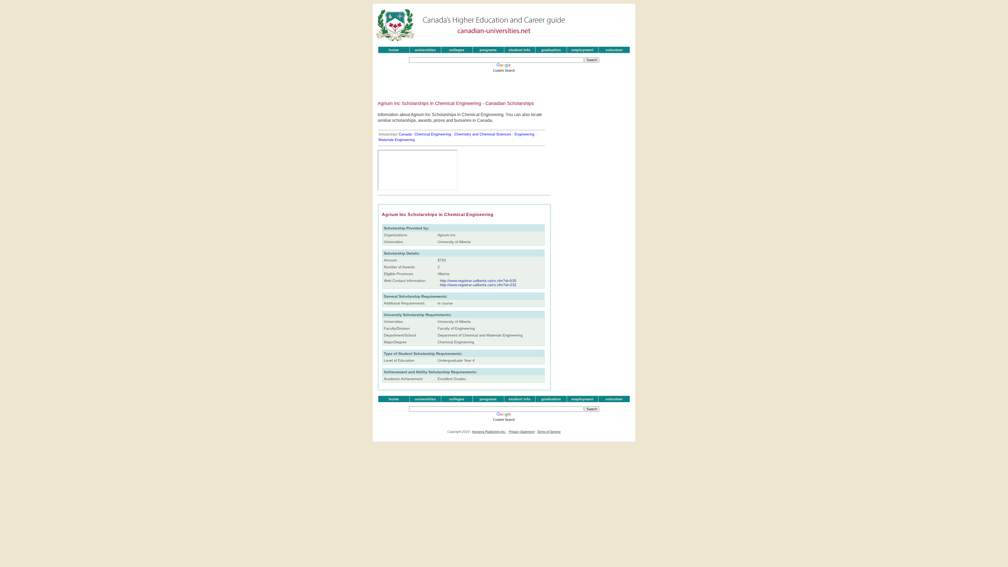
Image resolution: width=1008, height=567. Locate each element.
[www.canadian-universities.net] (470, 42)
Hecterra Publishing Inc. (489, 432)
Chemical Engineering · (434, 134)
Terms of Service (549, 432)
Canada (405, 134)
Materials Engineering (397, 140)
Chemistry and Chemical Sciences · (484, 134)
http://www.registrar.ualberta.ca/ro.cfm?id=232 (478, 285)
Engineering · (525, 134)
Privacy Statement (521, 432)
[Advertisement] (500, 85)
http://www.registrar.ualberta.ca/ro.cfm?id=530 (478, 281)
